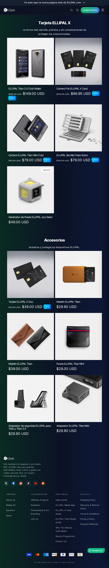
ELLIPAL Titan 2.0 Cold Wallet (25, 88)
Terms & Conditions (89, 514)
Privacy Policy (87, 519)
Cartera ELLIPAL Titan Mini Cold (26, 155)
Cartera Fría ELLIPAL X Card (71, 88)
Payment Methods (89, 524)
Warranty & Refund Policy (89, 507)
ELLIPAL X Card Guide (63, 512)
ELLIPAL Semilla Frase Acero (72, 155)
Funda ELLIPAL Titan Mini (70, 363)
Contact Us (61, 541)
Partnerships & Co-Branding (40, 512)
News (9, 515)
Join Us (34, 519)
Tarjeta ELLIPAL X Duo (21, 301)
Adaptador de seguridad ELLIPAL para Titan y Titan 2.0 (30, 427)
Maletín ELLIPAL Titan (68, 301)
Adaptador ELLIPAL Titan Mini (72, 425)
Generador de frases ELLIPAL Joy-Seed (30, 217)
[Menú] (103, 10)
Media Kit (10, 505)
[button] (71, 10)
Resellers (35, 505)
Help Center (61, 500)
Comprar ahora (90, 10)
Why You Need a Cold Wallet (64, 529)
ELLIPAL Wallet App (65, 505)
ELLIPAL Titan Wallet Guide (66, 521)
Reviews (10, 510)
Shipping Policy (88, 500)
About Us (10, 500)
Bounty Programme (65, 536)
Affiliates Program (40, 500)
